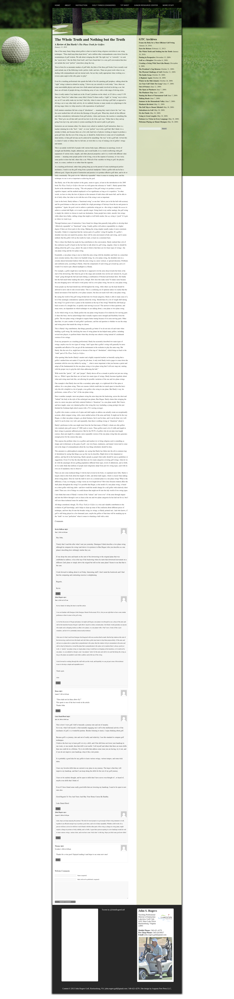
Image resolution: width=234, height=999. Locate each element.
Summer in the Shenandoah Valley (152, 101)
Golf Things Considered (104, 5)
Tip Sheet (124, 5)
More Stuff (168, 5)
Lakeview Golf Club (146, 919)
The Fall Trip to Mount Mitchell (151, 107)
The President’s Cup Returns (149, 69)
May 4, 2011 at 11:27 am (61, 600)
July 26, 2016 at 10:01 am (61, 719)
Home (57, 5)
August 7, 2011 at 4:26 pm (62, 694)
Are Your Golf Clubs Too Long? (151, 83)
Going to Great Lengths (147, 116)
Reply (58, 594)
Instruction (81, 5)
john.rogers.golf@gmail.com (155, 935)
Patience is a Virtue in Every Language (153, 119)
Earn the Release (145, 48)
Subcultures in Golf (146, 110)
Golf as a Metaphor (146, 60)
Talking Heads (144, 98)
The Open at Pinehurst (147, 89)
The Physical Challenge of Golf (150, 72)
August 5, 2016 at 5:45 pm (62, 815)
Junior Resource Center (146, 5)
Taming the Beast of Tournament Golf (153, 95)
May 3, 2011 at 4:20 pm (61, 532)
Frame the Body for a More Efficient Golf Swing (157, 42)
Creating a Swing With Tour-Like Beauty (154, 63)
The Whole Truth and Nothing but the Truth (155, 51)
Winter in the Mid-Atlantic (149, 80)
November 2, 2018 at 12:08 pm (63, 849)
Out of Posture (144, 86)
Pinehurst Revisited (146, 104)
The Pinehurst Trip (146, 92)
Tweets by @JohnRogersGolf (113, 910)
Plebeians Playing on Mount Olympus (153, 122)
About (68, 5)
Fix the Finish (144, 113)
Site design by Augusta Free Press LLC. (156, 989)
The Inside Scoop (145, 75)
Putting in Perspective (147, 57)
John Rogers (59, 597)
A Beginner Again (145, 78)
